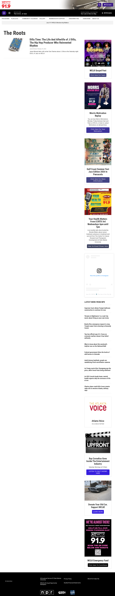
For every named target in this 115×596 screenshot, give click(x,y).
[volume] (9, 13)
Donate (108, 5)
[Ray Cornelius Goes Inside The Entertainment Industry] (98, 443)
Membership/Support (57, 18)
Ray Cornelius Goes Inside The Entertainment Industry (97, 461)
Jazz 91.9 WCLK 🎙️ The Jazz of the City (97, 294)
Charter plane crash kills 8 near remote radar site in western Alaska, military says (97, 388)
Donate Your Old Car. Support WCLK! (97, 506)
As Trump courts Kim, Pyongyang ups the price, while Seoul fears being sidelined (97, 369)
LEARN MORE (98, 512)
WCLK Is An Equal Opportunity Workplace (48, 583)
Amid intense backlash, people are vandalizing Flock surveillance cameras (97, 361)
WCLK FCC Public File (93, 579)
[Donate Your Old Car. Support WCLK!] (98, 491)
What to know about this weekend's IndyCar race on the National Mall (95, 345)
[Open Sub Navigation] (19, 18)
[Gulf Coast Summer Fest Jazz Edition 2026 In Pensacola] (98, 151)
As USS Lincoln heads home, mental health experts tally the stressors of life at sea (97, 378)
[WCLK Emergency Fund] (98, 538)
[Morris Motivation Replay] (98, 95)
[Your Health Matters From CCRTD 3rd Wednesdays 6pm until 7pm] (98, 201)
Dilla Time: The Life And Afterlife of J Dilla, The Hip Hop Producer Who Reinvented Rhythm (53, 42)
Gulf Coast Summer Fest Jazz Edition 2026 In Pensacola (98, 172)
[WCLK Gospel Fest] (98, 53)
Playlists (14, 18)
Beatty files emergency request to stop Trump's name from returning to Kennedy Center (97, 326)
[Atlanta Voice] (98, 407)
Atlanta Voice (98, 421)
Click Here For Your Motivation (98, 130)
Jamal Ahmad (33, 49)
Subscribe (86, 18)
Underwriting (74, 18)
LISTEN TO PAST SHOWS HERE (98, 472)
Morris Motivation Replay (98, 114)
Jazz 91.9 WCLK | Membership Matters (57, 22)
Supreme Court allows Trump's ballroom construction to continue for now (97, 309)
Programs (5, 18)
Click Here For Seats (97, 75)
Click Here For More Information (97, 180)
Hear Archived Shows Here (98, 246)
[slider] (12, 13)
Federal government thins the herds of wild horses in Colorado (97, 353)
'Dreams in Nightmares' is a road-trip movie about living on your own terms (96, 317)
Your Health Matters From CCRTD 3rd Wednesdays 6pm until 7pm (98, 223)
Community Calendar (30, 18)
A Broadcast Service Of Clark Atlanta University (50, 579)
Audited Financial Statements (72, 583)
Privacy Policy (68, 579)
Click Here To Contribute (98, 565)
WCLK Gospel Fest (98, 70)
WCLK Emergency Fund (97, 560)
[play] (4, 13)
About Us (95, 18)
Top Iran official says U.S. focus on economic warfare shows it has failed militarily (96, 336)
